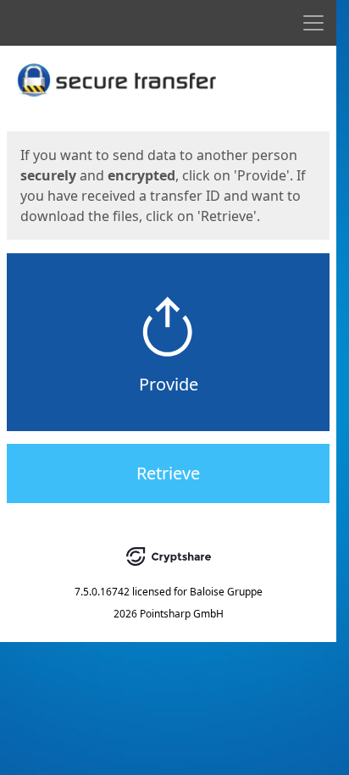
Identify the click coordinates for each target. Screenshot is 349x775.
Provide (168, 384)
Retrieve (168, 473)
